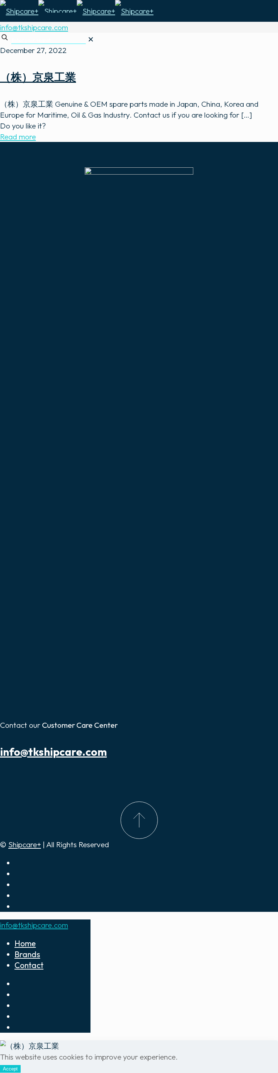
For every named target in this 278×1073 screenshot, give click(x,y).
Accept (10, 1069)
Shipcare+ (24, 844)
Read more (18, 136)
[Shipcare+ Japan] (76, 11)
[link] (91, 39)
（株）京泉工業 (38, 77)
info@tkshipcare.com (34, 27)
